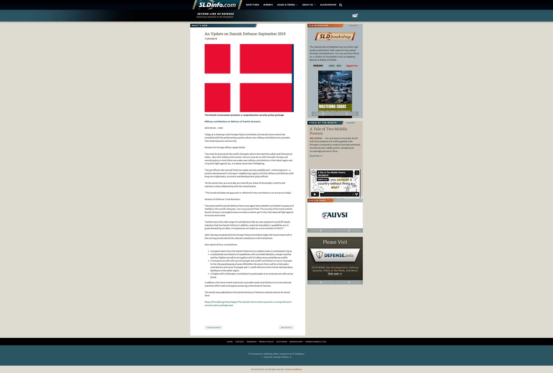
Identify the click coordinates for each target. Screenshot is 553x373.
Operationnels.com (315, 341)
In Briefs (268, 5)
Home (230, 341)
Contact (239, 341)
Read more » (316, 156)
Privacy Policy (266, 341)
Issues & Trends (286, 5)
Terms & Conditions (293, 369)
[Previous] (323, 114)
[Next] (346, 114)
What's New (252, 5)
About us (307, 5)
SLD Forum (281, 341)
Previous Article (214, 327)
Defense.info (296, 341)
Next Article (285, 327)
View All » (353, 25)
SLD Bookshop (328, 5)
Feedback (252, 341)
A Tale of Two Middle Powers (328, 131)
